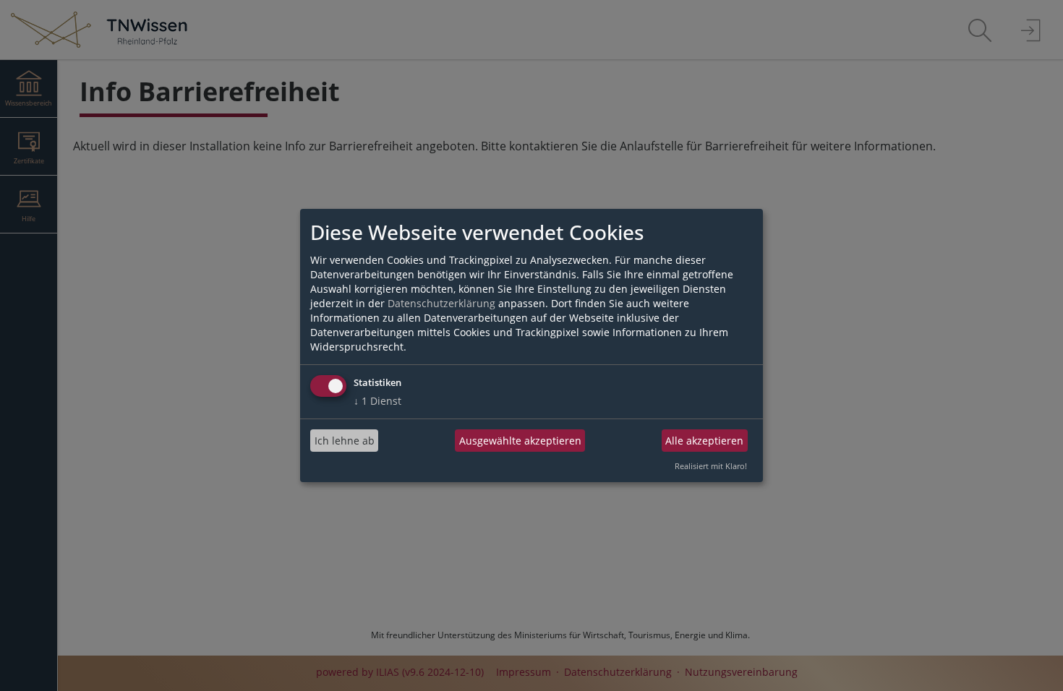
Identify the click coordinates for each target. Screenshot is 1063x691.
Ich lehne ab (345, 440)
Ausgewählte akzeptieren (520, 440)
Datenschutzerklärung (441, 303)
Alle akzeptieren (704, 440)
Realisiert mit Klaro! (711, 465)
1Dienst (377, 401)
